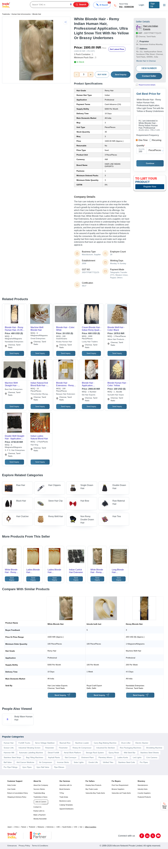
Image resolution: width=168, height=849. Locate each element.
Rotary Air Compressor (82, 748)
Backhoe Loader (82, 743)
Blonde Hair (37, 14)
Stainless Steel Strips (12, 757)
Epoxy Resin (114, 753)
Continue (150, 163)
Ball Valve (8, 762)
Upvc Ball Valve (42, 767)
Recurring (156, 140)
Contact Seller (149, 76)
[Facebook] (141, 835)
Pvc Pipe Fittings (10, 767)
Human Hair (9, 743)
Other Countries (90, 827)
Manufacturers (143, 785)
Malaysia (41, 827)
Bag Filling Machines (34, 757)
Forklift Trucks (24, 743)
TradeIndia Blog (39, 793)
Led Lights (137, 757)
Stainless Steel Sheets (149, 753)
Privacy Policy (24, 846)
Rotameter (49, 748)
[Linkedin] (147, 835)
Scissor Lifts (9, 748)
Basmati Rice (65, 743)
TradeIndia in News (40, 797)
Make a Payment (39, 815)
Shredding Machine (154, 748)
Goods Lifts (93, 762)
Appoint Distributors (66, 809)
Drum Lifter (126, 743)
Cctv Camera (151, 757)
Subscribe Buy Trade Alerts (95, 793)
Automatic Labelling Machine (31, 753)
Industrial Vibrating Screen (29, 748)
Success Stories (39, 789)
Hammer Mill (9, 753)
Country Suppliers (144, 793)
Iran (81, 827)
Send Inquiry (120, 74)
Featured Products (144, 797)
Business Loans (65, 801)
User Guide (11, 789)
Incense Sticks (63, 762)
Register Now (149, 186)
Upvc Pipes (27, 767)
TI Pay (61, 793)
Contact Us (37, 807)
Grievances (12, 846)
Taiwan (23, 827)
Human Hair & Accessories (21, 14)
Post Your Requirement (120, 785)
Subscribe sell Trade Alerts (121, 793)
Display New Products (93, 785)
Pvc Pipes (144, 762)
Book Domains (64, 789)
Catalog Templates (66, 805)
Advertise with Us (65, 785)
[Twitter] (152, 835)
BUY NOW (102, 74)
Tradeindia (6, 14)
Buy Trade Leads (92, 789)
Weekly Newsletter (40, 819)
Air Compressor (45, 762)
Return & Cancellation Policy (17, 793)
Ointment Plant (87, 757)
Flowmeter (63, 748)
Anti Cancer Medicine (25, 762)
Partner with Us (38, 811)
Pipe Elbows (59, 767)
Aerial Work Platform (72, 753)
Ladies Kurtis (122, 757)
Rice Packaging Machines (130, 748)
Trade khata (63, 797)
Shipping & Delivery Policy (16, 797)
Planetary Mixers (105, 757)
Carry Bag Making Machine (105, 743)
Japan (9, 827)
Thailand (32, 827)
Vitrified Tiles (108, 762)
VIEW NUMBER (149, 68)
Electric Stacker (141, 743)
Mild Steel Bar (129, 753)
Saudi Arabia (66, 827)
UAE (58, 827)
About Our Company (40, 785)
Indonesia (50, 827)
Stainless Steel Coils (126, 762)
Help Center (11, 785)
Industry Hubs (143, 789)
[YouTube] (158, 835)
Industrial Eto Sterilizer (105, 748)
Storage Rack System (95, 753)
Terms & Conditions (40, 846)
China (16, 827)
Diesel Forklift (53, 753)
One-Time (143, 140)
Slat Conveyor (70, 757)
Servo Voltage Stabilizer (45, 743)
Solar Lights (79, 762)
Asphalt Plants (54, 757)
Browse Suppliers (118, 789)
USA (75, 827)
